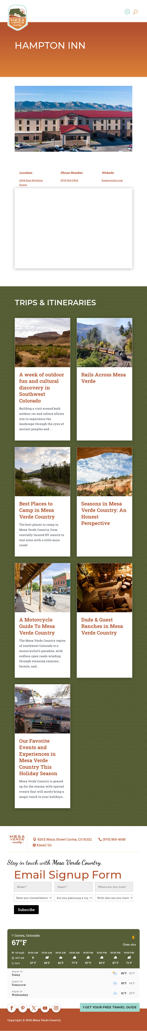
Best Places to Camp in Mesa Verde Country (37, 510)
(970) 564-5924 (69, 180)
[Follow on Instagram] (56, 1008)
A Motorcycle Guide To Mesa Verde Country (37, 626)
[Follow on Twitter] (34, 1008)
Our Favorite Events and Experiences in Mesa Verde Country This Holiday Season (38, 757)
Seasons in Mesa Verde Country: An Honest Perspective (104, 513)
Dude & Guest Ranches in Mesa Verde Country (102, 626)
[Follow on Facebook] (11, 1008)
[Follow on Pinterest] (22, 1008)
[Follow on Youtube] (45, 1008)
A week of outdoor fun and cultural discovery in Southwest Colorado (41, 387)
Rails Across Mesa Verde (103, 377)
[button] (16, 958)
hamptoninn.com (112, 180)
